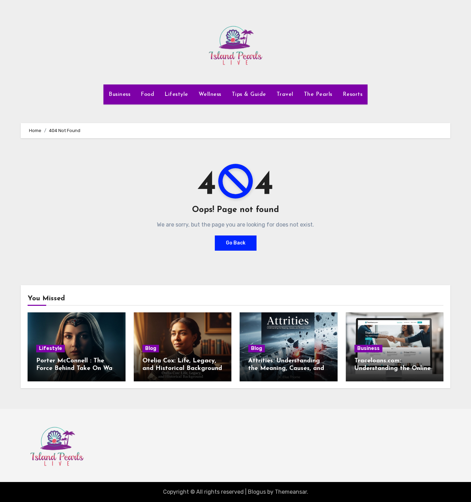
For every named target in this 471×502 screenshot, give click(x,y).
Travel (285, 94)
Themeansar (291, 492)
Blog (150, 348)
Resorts (353, 94)
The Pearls (318, 94)
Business (119, 94)
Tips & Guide (249, 94)
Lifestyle (176, 94)
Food (147, 94)
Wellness (210, 94)
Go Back (235, 243)
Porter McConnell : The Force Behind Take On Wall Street (76, 368)
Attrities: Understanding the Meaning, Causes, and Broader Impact (286, 368)
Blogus (257, 492)
